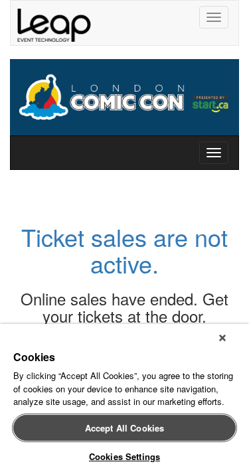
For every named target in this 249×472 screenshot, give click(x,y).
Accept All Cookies (124, 428)
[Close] (222, 338)
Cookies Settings (124, 456)
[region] (124, 398)
